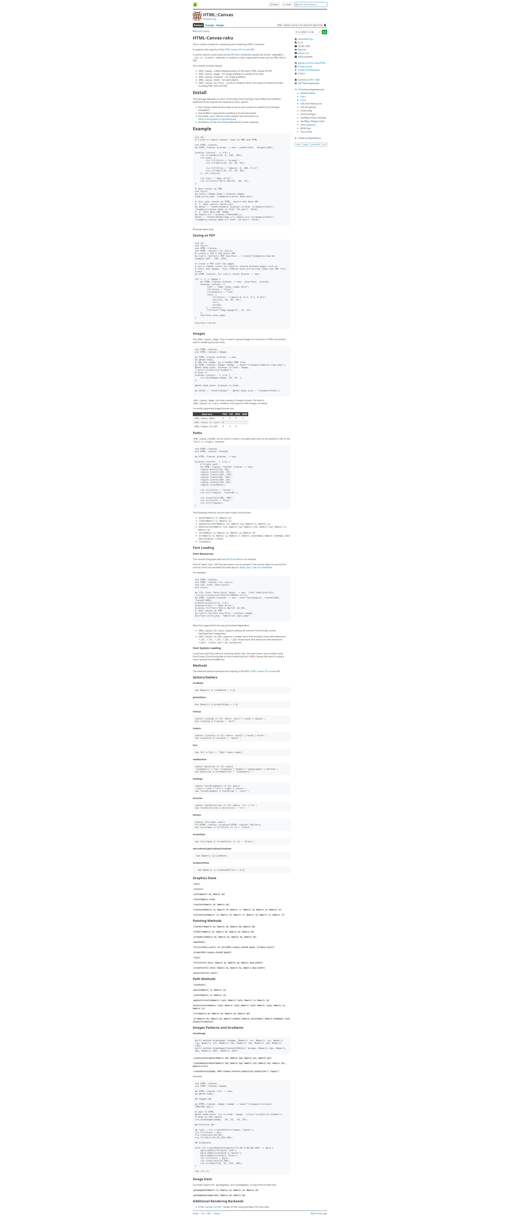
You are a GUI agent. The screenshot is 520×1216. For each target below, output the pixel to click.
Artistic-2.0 (303, 53)
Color (303, 100)
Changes (209, 25)
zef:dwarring (209, 18)
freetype (206, 107)
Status (217, 1213)
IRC (209, 1213)
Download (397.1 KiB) (309, 79)
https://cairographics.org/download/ (217, 119)
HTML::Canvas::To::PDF (209, 1206)
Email (195, 1213)
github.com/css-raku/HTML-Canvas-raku (312, 62)
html (298, 144)
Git (202, 1213)
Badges (220, 25)
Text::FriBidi (306, 131)
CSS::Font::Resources (236, 559)
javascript (315, 144)
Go (324, 32)
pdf (324, 144)
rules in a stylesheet (256, 567)
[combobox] (311, 4)
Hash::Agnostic (308, 124)
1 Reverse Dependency (309, 138)
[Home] (195, 4)
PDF (256, 1206)
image (305, 144)
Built (319, 1213)
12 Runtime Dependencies (311, 89)
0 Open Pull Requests (309, 69)
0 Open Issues (305, 66)
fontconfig (222, 122)
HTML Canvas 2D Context (237, 49)
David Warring (305, 39)
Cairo (303, 96)
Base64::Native (307, 93)
